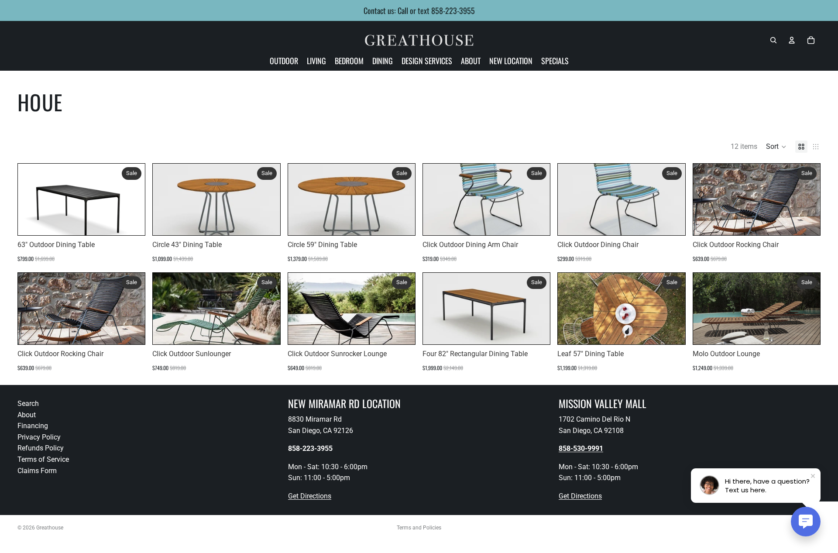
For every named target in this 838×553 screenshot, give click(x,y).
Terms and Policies (419, 528)
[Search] (773, 40)
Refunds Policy (40, 448)
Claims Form (37, 471)
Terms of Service (43, 459)
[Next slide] (402, 199)
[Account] (791, 40)
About (26, 415)
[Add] (132, 222)
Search (28, 403)
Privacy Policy (39, 437)
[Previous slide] (301, 199)
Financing (32, 426)
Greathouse (49, 528)
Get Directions (309, 496)
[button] (776, 146)
